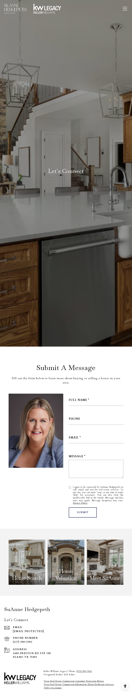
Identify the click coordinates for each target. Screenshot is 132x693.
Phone (74, 419)
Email (74, 437)
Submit (83, 512)
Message (76, 456)
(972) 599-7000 (84, 671)
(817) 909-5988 (22, 642)
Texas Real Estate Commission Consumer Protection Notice (74, 681)
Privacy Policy (80, 503)
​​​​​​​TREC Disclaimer (53, 687)
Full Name (78, 400)
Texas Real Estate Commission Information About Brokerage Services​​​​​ (79, 684)
